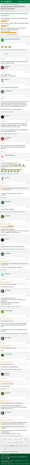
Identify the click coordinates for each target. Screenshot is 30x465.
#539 (28, 398)
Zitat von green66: (6, 224)
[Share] (26, 44)
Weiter (20, 439)
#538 (28, 378)
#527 (28, 143)
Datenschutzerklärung (22, 456)
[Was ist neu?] (25, 1)
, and (14, 49)
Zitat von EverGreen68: (7, 420)
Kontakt (3, 456)
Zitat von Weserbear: (6, 381)
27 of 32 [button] (15, 439)
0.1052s (19, 463)
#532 (28, 258)
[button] (28, 463)
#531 (28, 244)
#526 (28, 121)
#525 (28, 96)
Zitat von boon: (5, 186)
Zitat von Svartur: (5, 401)
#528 (28, 160)
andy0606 (4, 10)
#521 (28, 44)
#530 (28, 221)
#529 (28, 206)
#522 (28, 59)
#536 (28, 343)
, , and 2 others (12, 436)
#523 (28, 72)
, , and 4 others (10, 173)
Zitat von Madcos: (5, 282)
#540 (28, 417)
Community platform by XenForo (12, 460)
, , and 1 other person (14, 211)
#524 (28, 85)
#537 (28, 359)
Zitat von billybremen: (6, 318)
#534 (28, 295)
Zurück (10, 439)
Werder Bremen (5, 454)
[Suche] (28, 1)
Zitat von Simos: (5, 261)
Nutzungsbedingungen (11, 456)
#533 (28, 279)
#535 (28, 316)
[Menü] (2, 1)
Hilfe (2, 458)
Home (5, 458)
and (8, 112)
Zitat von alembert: (6, 362)
